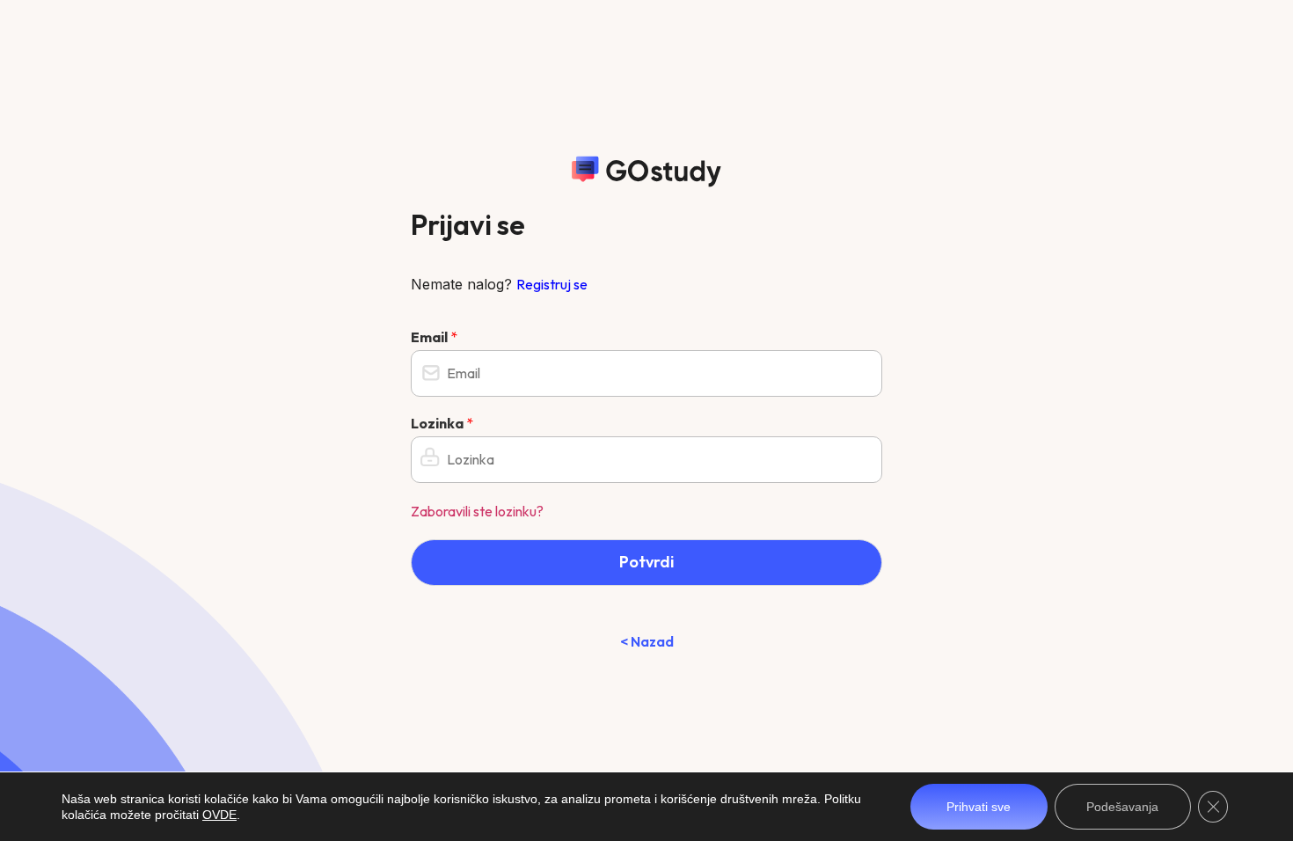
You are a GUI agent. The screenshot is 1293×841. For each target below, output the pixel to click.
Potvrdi (646, 562)
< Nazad (647, 641)
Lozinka (442, 423)
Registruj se (552, 284)
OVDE (219, 815)
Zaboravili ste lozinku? (477, 511)
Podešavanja (1122, 807)
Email (434, 337)
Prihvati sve (978, 807)
